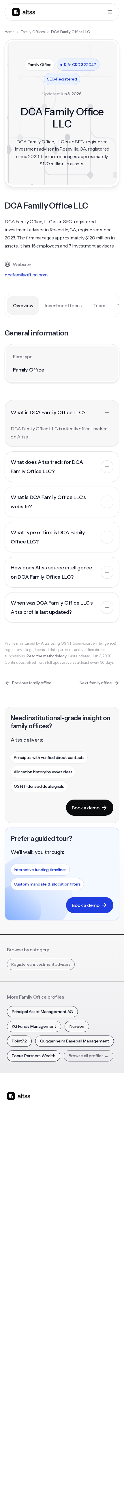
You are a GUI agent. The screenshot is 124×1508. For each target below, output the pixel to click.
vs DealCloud (77, 1245)
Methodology (20, 1399)
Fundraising (17, 1210)
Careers (14, 1423)
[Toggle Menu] (110, 12)
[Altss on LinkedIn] (28, 1141)
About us (15, 1376)
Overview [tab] (23, 305)
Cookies (85, 1478)
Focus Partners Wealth (33, 1055)
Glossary (73, 1322)
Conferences (19, 1299)
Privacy (48, 1478)
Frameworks (77, 1345)
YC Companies (79, 1311)
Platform (15, 1176)
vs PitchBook (77, 1199)
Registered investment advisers (40, 964)
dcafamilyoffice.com (26, 274)
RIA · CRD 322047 (78, 64)
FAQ (11, 1334)
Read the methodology (47, 656)
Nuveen (76, 1026)
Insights (14, 1288)
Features (15, 1187)
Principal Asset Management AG (42, 1011)
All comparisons (80, 1176)
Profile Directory (81, 1288)
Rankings (73, 1276)
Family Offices (33, 31)
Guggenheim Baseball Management (74, 1041)
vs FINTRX (74, 1210)
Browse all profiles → (88, 1055)
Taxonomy (75, 1334)
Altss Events (20, 1311)
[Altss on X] (13, 1141)
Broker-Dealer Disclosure (28, 1491)
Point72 (19, 1041)
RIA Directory (77, 1299)
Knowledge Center (25, 1322)
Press (12, 1411)
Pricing (13, 1222)
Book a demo (85, 808)
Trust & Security (21, 1478)
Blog (11, 1276)
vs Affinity (74, 1234)
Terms (66, 1478)
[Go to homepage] (23, 12)
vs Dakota (74, 1222)
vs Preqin (73, 1187)
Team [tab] (99, 305)
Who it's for (17, 1199)
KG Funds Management (34, 1026)
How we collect (21, 1388)
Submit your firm (22, 1434)
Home (9, 31)
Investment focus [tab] (63, 305)
